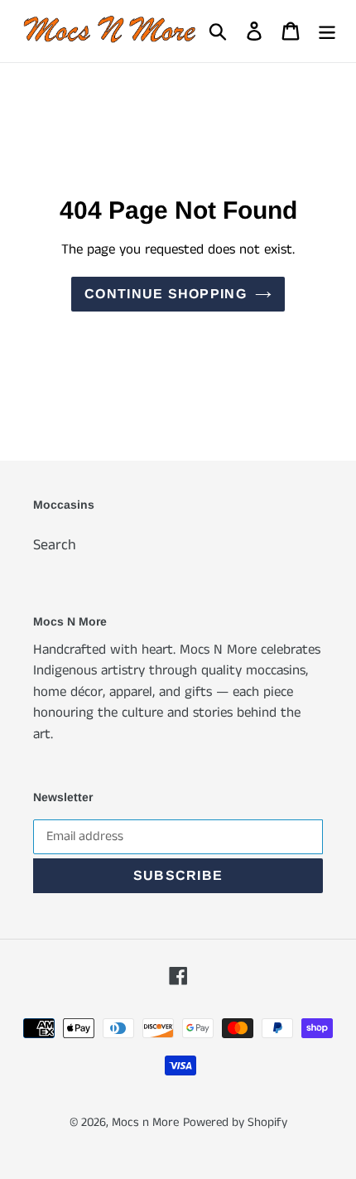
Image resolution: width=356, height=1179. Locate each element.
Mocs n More (145, 1122)
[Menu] (327, 31)
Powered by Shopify (235, 1122)
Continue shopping (165, 294)
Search (54, 545)
